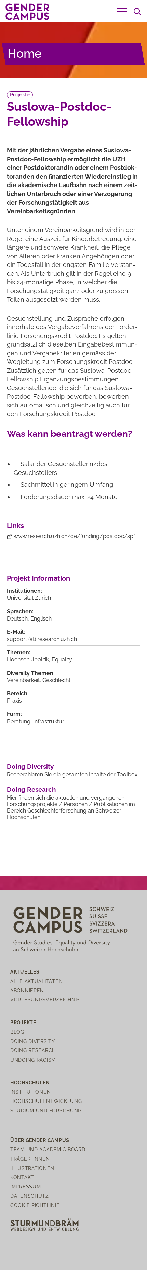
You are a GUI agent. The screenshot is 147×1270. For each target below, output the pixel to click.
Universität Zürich (29, 598)
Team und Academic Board (47, 1149)
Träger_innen (30, 1159)
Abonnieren (27, 990)
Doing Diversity (30, 766)
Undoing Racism (33, 1060)
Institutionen (30, 1092)
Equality (62, 659)
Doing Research (31, 789)
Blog (17, 1032)
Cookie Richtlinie (34, 1205)
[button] (122, 11)
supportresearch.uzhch (42, 639)
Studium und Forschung (46, 1110)
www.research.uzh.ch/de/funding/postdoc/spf (74, 536)
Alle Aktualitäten (36, 981)
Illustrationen (32, 1168)
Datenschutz (29, 1196)
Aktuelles (24, 972)
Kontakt (22, 1177)
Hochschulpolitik (28, 659)
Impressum (25, 1186)
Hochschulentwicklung (46, 1101)
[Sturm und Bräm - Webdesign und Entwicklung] (44, 1224)
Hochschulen (30, 1083)
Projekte (20, 95)
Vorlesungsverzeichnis (45, 999)
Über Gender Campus (39, 1140)
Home (25, 53)
